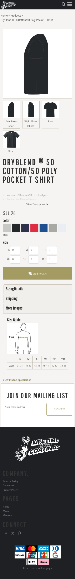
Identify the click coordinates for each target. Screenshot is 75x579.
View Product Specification (17, 380)
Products (15, 15)
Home (4, 15)
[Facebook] (6, 533)
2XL (25, 259)
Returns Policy (10, 481)
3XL (44, 259)
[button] (63, 4)
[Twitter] (13, 533)
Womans (7, 515)
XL (8, 259)
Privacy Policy (10, 490)
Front (11, 151)
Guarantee (8, 485)
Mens (6, 511)
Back (50, 121)
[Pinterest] (19, 533)
